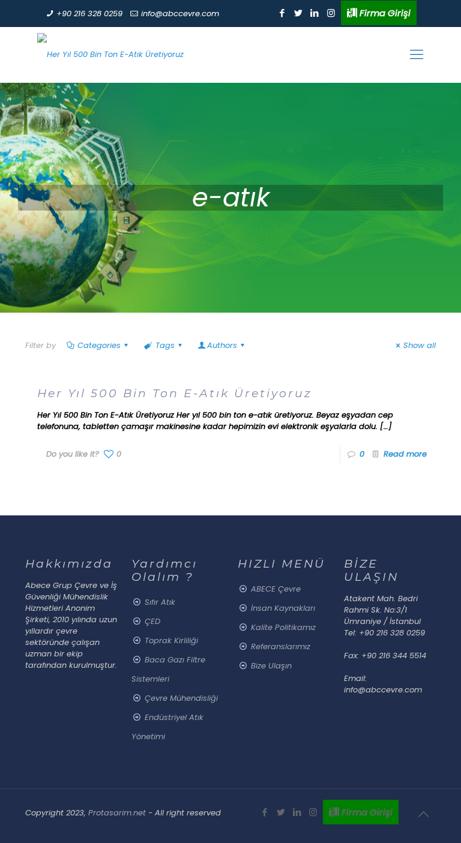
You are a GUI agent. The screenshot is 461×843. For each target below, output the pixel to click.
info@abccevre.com (180, 13)
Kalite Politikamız (283, 627)
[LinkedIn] (315, 13)
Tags (165, 345)
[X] (298, 13)
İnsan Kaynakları (283, 608)
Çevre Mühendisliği (181, 698)
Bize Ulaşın (271, 665)
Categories (99, 345)
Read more (405, 454)
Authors (222, 345)
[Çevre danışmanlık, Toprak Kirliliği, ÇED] (110, 54)
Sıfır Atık (160, 602)
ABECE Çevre (276, 589)
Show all (419, 345)
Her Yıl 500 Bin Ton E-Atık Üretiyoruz (174, 393)
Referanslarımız (280, 646)
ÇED (152, 621)
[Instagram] (331, 13)
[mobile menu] (416, 54)
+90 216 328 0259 (89, 13)
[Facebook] (282, 13)
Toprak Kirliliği (171, 640)
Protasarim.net (118, 812)
